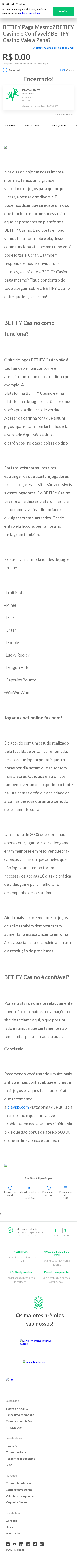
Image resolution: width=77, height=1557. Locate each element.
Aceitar (64, 11)
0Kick (70, 70)
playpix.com (18, 1107)
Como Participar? (32, 125)
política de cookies (29, 13)
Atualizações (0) (57, 125)
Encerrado (15, 70)
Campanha (9, 125)
